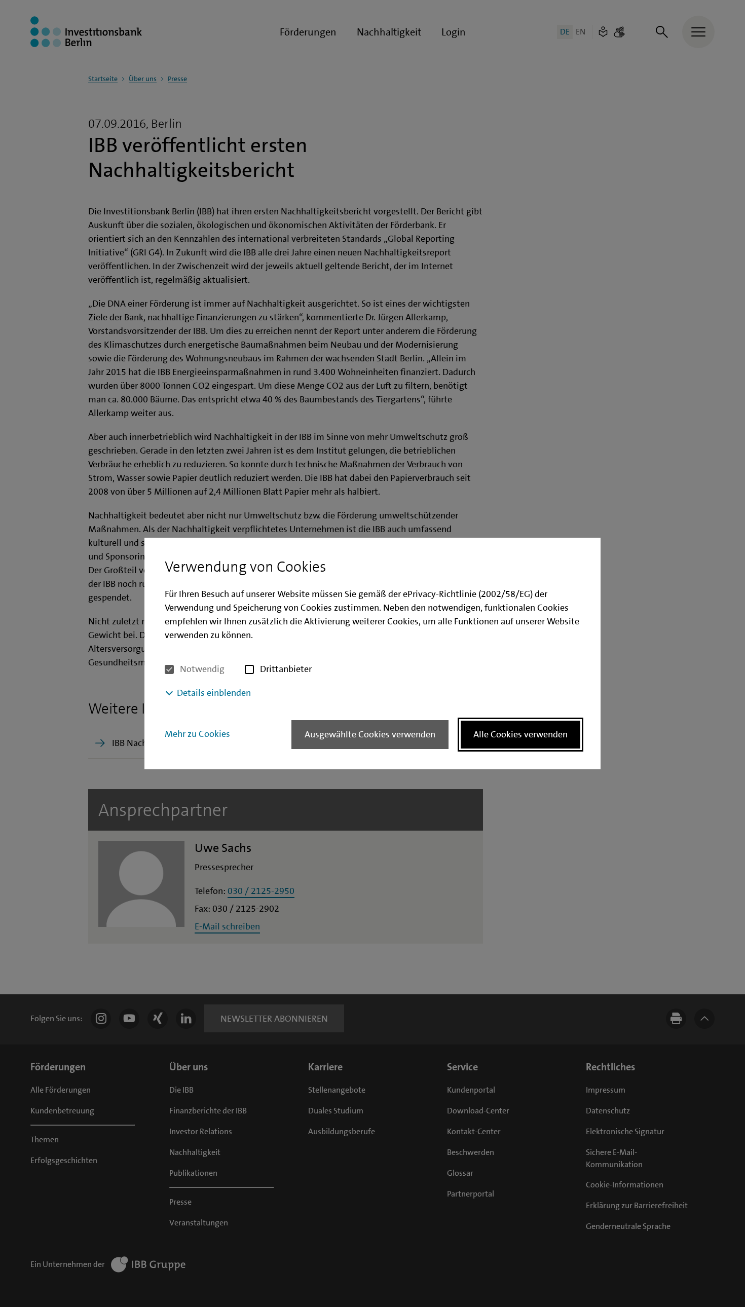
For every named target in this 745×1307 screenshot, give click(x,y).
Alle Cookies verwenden (520, 734)
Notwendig (202, 669)
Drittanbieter (286, 669)
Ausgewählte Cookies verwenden (370, 734)
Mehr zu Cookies (197, 734)
